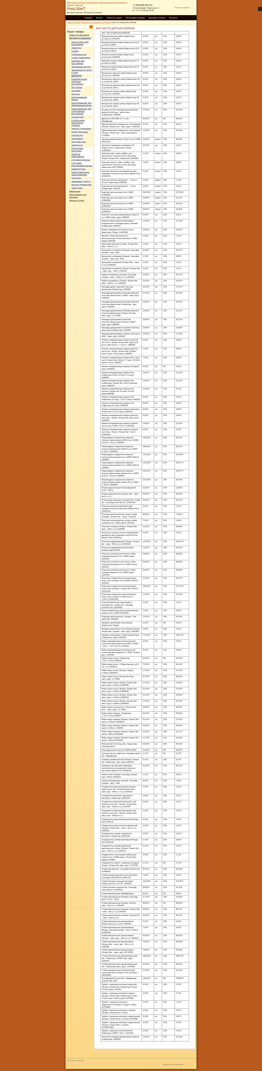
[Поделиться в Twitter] (184, 1069)
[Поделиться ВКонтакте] (164, 1069)
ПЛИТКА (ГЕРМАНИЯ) (81, 129)
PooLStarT (76, 9)
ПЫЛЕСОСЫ (77, 145)
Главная (88, 18)
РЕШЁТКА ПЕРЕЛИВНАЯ (77, 155)
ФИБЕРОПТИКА (78, 169)
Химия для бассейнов (79, 35)
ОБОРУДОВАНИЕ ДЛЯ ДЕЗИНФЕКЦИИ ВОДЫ (81, 104)
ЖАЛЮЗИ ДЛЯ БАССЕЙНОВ (77, 62)
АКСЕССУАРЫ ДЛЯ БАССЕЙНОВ (80, 43)
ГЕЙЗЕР (75, 51)
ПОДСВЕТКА (77, 135)
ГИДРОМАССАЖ (78, 54)
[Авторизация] (260, 9)
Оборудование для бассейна (77, 196)
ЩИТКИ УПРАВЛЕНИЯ (81, 185)
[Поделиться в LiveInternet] (194, 1069)
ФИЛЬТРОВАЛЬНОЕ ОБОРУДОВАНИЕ (80, 173)
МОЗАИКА (76, 91)
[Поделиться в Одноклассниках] (169, 1069)
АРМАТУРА (76, 48)
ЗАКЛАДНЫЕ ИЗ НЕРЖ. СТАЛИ (81, 71)
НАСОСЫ (75, 94)
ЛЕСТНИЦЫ (76, 87)
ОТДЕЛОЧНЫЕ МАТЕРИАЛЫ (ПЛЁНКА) (78, 123)
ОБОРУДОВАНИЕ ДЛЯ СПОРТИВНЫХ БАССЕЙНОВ (81, 111)
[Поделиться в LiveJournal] (189, 1069)
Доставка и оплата (157, 18)
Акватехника (74, 191)
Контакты (173, 18)
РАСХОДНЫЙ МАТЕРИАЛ (77, 149)
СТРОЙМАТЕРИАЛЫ (80, 160)
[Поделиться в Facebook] (179, 1069)
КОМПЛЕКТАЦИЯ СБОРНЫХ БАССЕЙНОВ (79, 81)
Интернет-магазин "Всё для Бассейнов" (84, 12)
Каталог (99, 18)
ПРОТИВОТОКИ (78, 142)
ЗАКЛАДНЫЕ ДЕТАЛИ (81, 67)
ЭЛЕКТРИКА (76, 188)
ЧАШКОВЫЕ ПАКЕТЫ (81, 181)
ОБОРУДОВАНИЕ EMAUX (79, 98)
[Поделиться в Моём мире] (174, 1069)
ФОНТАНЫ (76, 178)
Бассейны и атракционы (80, 38)
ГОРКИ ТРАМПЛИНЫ (80, 58)
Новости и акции (114, 18)
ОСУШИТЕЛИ (77, 117)
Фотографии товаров (135, 18)
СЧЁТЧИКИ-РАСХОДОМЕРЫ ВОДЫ (81, 164)
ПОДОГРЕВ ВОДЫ (79, 132)
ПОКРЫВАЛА (77, 139)
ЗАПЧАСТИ (76, 76)
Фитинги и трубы (76, 200)
